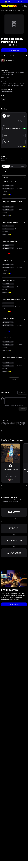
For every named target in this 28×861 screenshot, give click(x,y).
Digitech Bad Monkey (7, 91)
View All (14, 379)
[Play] (4, 116)
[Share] (26, 55)
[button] (14, 1)
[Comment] (19, 55)
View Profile (14, 487)
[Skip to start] (8, 116)
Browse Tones (4, 10)
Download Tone (15, 50)
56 (13, 55)
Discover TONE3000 (14, 604)
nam (3, 99)
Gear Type (11, 10)
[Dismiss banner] (22, 2)
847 (5, 55)
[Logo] (9, 6)
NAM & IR (20, 10)
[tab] (6, 166)
